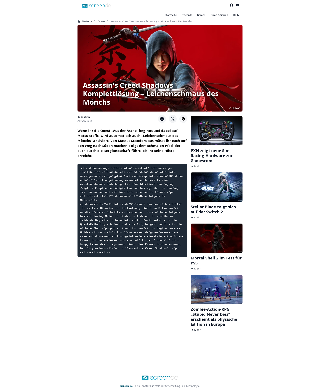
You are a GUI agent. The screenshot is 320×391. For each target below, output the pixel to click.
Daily (236, 15)
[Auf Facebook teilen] (162, 119)
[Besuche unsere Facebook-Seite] (231, 5)
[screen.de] (96, 5)
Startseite (171, 15)
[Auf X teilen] (173, 119)
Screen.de (126, 385)
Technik (187, 15)
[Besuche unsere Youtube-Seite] (237, 5)
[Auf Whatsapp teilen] (183, 119)
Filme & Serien (219, 15)
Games (201, 15)
